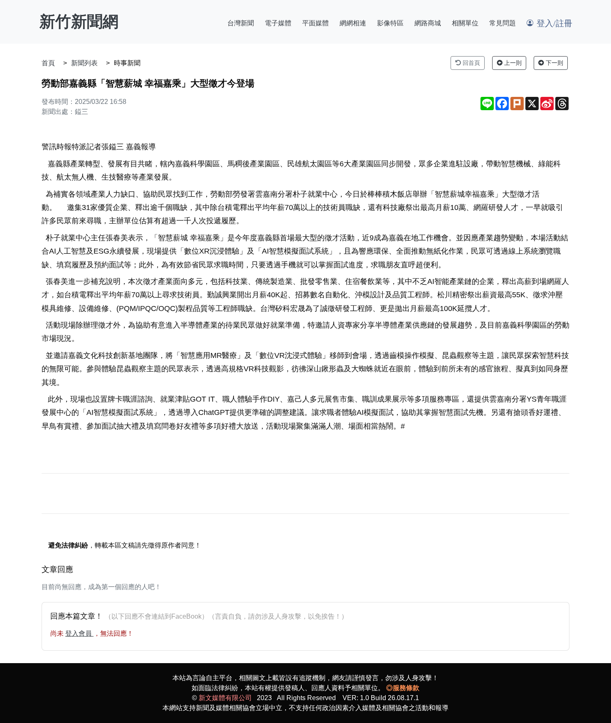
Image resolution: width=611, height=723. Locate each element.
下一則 (553, 62)
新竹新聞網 (78, 21)
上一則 (512, 62)
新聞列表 (84, 63)
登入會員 (79, 633)
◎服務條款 (402, 687)
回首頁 (470, 62)
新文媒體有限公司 (225, 697)
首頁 (48, 63)
